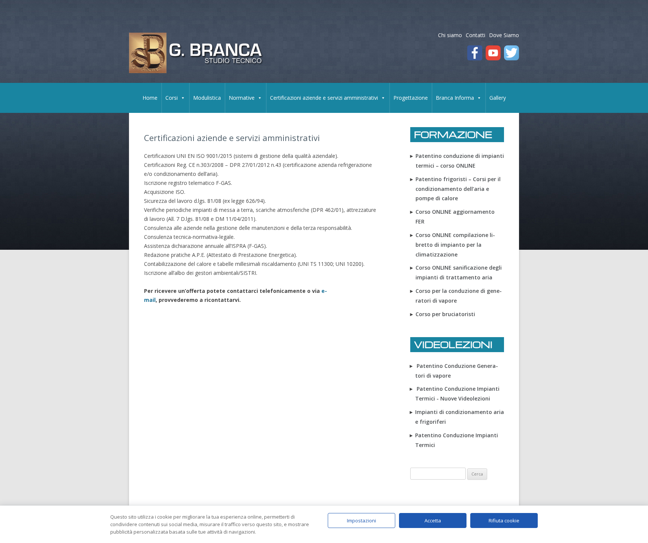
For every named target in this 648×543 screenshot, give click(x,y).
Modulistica (207, 97)
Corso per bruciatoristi (445, 314)
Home (150, 97)
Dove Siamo (504, 35)
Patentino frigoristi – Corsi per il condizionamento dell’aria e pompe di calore (458, 189)
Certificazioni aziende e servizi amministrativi (324, 97)
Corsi (171, 97)
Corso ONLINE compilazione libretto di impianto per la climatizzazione (455, 244)
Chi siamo (450, 35)
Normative (242, 97)
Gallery (497, 97)
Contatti (475, 35)
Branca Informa (455, 97)
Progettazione (410, 97)
